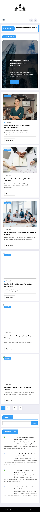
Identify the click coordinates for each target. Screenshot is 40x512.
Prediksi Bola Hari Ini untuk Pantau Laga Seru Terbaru (18, 285)
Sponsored (12, 58)
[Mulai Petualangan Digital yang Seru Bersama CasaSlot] (20, 214)
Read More (14, 82)
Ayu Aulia (13, 69)
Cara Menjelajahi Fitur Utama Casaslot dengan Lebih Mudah (16, 27)
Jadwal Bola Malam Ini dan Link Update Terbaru (17, 388)
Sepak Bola (7, 255)
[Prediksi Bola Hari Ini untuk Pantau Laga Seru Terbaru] (20, 265)
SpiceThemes (34, 509)
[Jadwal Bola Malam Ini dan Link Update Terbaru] (20, 369)
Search (8, 417)
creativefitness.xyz (15, 509)
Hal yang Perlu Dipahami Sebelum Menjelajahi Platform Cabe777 (20, 63)
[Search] (31, 20)
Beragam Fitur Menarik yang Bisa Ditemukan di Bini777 (19, 180)
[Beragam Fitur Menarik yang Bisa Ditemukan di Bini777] (20, 160)
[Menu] (3, 20)
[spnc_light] (35, 20)
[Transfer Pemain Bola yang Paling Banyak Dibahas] (20, 317)
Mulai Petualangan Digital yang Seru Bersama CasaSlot (20, 233)
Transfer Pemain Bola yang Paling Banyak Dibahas (18, 337)
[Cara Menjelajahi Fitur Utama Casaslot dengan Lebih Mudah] (20, 107)
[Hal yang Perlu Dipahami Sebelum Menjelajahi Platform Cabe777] (9, 441)
